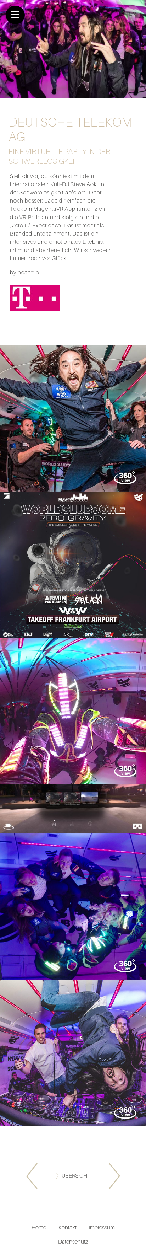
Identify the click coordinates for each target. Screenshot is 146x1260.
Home (39, 1227)
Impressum (102, 1227)
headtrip (28, 272)
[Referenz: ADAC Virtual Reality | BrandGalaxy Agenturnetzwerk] (32, 1176)
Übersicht (76, 1175)
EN (132, 13)
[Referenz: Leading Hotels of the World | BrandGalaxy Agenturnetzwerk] (114, 1176)
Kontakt (67, 1227)
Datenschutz (73, 1241)
